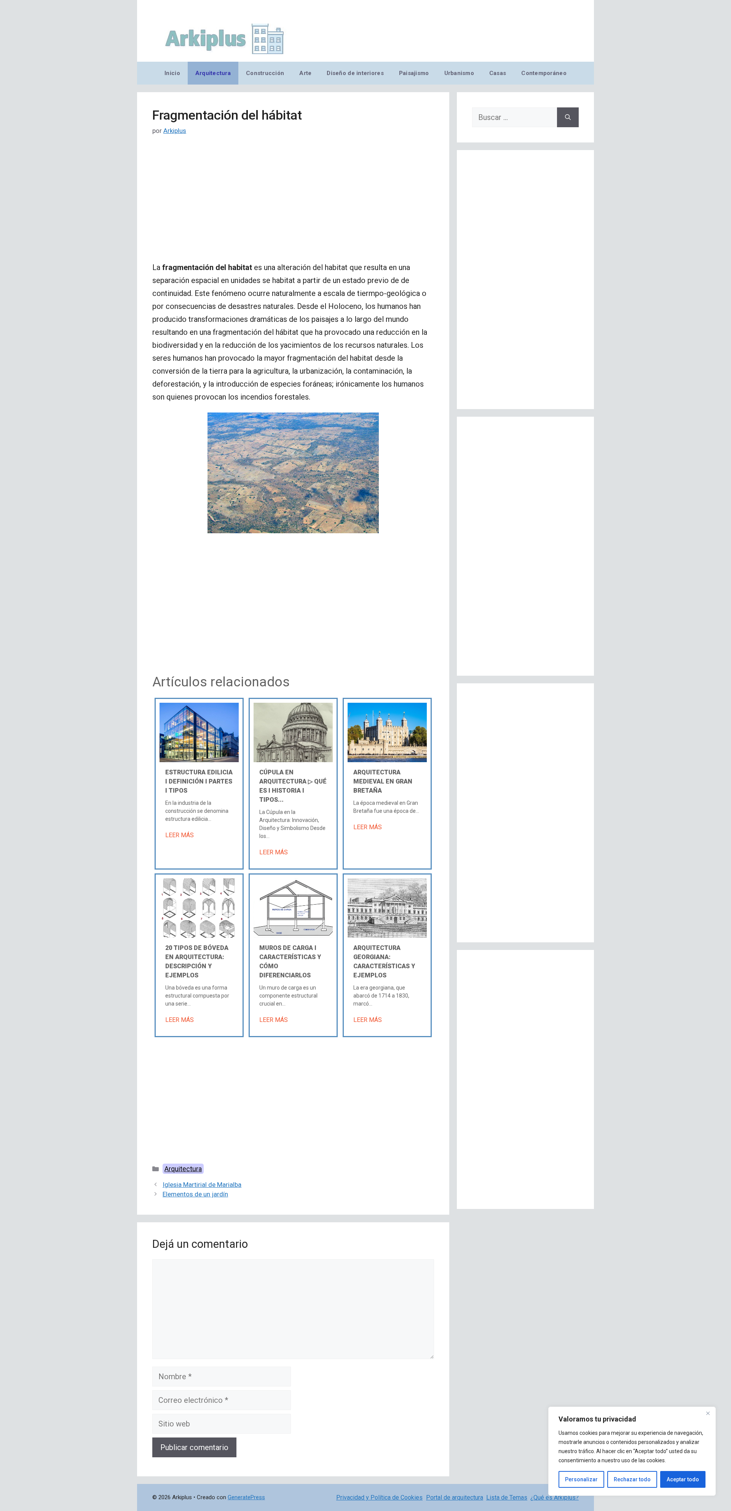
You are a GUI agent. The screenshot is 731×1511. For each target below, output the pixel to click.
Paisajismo (414, 73)
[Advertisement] (293, 204)
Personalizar (581, 1479)
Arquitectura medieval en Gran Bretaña (382, 781)
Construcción (265, 73)
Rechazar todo (632, 1479)
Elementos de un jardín (195, 1194)
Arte (305, 73)
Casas (497, 73)
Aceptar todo (683, 1479)
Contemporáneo (544, 73)
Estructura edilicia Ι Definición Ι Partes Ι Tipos (199, 781)
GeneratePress (246, 1497)
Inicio (172, 73)
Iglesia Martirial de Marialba (202, 1184)
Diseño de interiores (355, 73)
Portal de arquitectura (454, 1497)
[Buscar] (568, 117)
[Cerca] (707, 1413)
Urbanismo (459, 73)
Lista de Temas (506, 1497)
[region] (632, 1451)
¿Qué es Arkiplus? (554, 1497)
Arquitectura (213, 73)
